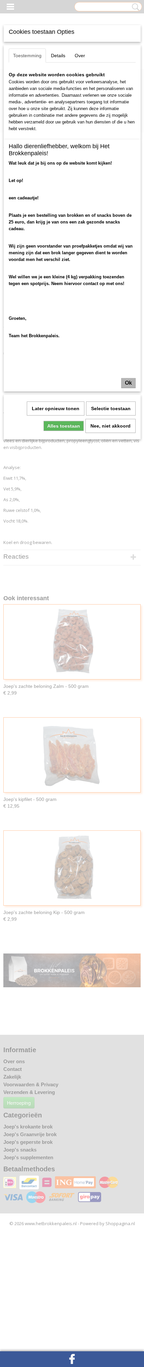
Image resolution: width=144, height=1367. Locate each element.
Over (80, 55)
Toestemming (27, 55)
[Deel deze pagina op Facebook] (72, 1359)
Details (58, 55)
